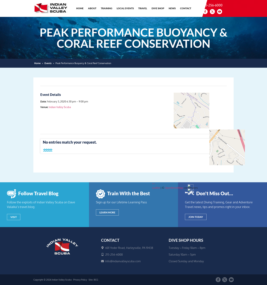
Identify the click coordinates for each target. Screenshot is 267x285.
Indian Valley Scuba (60, 107)
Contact (185, 8)
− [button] (154, 183)
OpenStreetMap (174, 187)
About (92, 8)
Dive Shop (158, 8)
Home (80, 8)
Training (106, 8)
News (172, 8)
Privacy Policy (80, 279)
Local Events (125, 8)
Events (48, 63)
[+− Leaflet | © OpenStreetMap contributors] (189, 113)
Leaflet (156, 187)
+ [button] (153, 183)
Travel (142, 8)
